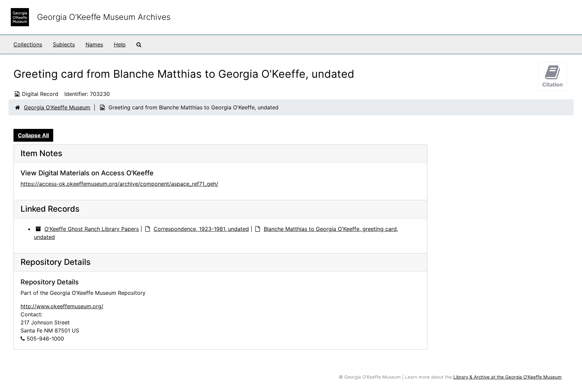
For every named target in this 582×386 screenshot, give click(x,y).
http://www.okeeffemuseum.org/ (62, 306)
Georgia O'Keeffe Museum (57, 107)
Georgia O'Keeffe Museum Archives (103, 17)
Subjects (64, 44)
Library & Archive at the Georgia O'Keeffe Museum (507, 377)
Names (94, 44)
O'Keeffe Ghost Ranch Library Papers (91, 228)
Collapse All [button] (33, 135)
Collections (27, 44)
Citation (552, 84)
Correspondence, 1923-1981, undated (201, 228)
